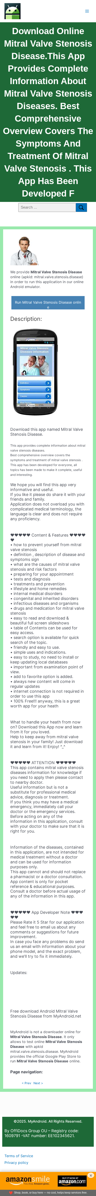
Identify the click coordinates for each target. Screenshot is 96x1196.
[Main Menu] (87, 11)
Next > (38, 1083)
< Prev (26, 1083)
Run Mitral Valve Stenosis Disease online (48, 304)
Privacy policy (16, 1162)
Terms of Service (18, 1156)
